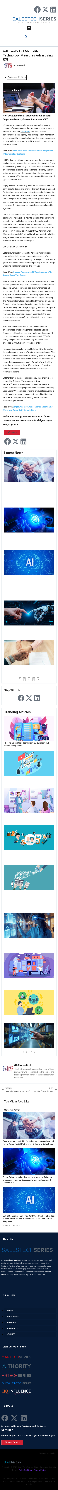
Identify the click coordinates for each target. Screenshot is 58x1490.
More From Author (12, 1110)
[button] (29, 28)
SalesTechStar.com (9, 1260)
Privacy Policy (40, 1470)
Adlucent (25, 131)
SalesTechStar (25, 1470)
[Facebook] (37, 9)
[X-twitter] (45, 9)
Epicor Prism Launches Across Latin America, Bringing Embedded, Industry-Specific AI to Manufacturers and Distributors (27, 1180)
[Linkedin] (53, 9)
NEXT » (16, 1225)
